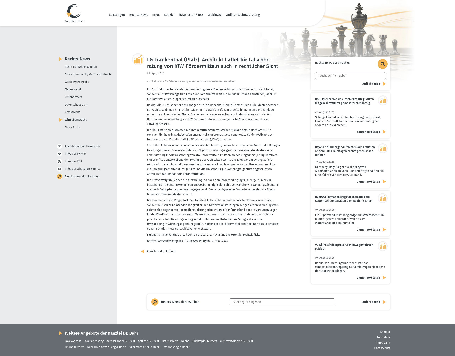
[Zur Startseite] (74, 13)
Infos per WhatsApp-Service (82, 168)
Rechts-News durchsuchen (82, 176)
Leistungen (117, 15)
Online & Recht (74, 347)
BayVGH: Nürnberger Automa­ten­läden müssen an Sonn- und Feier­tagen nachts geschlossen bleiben (345, 151)
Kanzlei (169, 15)
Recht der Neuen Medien (81, 66)
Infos (156, 15)
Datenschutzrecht (76, 104)
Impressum (383, 342)
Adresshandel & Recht (120, 341)
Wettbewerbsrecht (77, 82)
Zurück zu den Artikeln (161, 251)
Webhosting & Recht (177, 347)
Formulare (383, 337)
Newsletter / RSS (191, 15)
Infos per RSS (73, 161)
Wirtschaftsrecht (76, 119)
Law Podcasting (94, 341)
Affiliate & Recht (148, 341)
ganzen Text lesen (368, 131)
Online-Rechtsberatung (243, 15)
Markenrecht (73, 89)
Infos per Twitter (75, 153)
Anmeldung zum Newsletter (82, 146)
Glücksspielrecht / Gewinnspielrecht (88, 74)
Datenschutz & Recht (175, 341)
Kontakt (385, 332)
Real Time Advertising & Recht (107, 347)
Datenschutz (382, 348)
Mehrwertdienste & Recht (236, 341)
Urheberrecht (73, 97)
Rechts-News (138, 15)
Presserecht (72, 112)
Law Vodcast (73, 341)
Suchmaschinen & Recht (145, 347)
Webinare (215, 15)
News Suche (72, 127)
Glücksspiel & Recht (204, 341)
